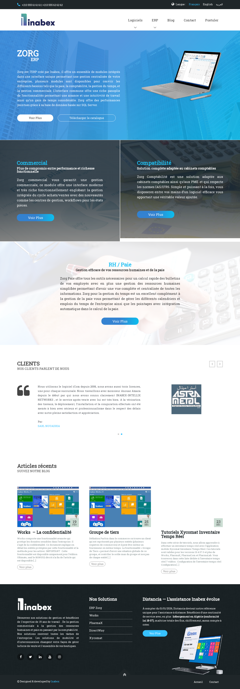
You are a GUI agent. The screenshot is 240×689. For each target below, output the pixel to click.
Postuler (211, 20)
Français (194, 4)
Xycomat (95, 638)
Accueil (198, 682)
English (208, 4)
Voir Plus (35, 118)
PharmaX (96, 623)
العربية (219, 4)
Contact (190, 20)
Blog (170, 20)
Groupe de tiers (104, 532)
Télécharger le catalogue (86, 118)
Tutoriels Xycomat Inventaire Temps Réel (190, 534)
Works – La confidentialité (44, 532)
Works (93, 615)
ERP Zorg (95, 608)
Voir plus (25, 567)
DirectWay (97, 630)
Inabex (55, 681)
